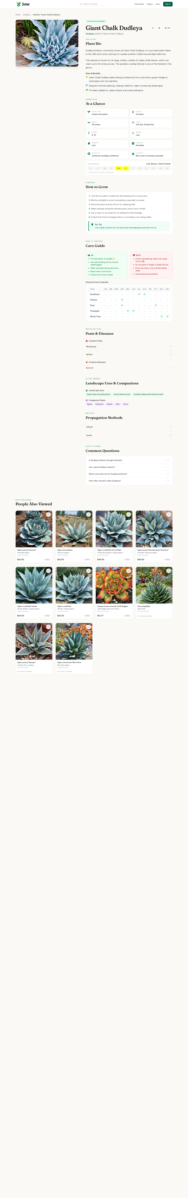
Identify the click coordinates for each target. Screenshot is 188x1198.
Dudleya (26, 15)
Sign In (168, 4)
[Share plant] (159, 28)
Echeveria (99, 404)
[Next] (75, 43)
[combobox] (95, 4)
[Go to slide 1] (46, 64)
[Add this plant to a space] (48, 514)
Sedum (109, 404)
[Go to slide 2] (47, 64)
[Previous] (19, 43)
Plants (18, 15)
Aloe (118, 404)
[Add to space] (152, 28)
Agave (89, 404)
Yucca (125, 404)
